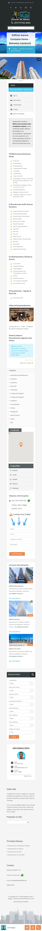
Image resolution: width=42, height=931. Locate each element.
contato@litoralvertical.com (25, 2)
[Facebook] (10, 7)
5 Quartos (13, 379)
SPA (11, 422)
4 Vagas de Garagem (17, 393)
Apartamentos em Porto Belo (16, 855)
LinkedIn (14, 479)
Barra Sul (13, 386)
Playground (14, 411)
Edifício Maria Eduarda (16, 586)
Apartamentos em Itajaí (14, 852)
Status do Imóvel (14, 687)
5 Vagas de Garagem (17, 397)
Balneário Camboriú (26, 49)
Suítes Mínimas (13, 708)
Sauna (12, 419)
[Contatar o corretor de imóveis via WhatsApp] (32, 927)
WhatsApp (15, 488)
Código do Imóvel (14, 729)
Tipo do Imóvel (13, 694)
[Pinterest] (30, 7)
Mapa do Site (10, 885)
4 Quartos (13, 382)
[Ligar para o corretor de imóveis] (38, 927)
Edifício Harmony (14, 619)
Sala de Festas (15, 415)
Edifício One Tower (15, 649)
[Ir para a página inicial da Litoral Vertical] (21, 15)
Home (9, 49)
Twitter (14, 475)
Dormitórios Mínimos (15, 701)
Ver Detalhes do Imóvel (16, 593)
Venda (15, 49)
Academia (13, 401)
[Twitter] (15, 7)
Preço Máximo (13, 722)
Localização (13, 680)
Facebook (15, 470)
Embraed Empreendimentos (19, 375)
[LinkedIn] (20, 7)
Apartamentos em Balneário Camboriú (19, 845)
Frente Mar (13, 390)
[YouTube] (25, 7)
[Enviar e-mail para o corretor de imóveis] (27, 927)
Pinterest (15, 484)
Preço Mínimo (13, 715)
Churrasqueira (14, 404)
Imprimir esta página (18, 113)
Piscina (12, 408)
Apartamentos (15, 51)
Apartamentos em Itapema (15, 849)
